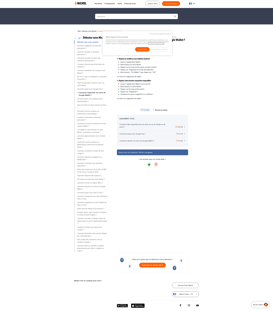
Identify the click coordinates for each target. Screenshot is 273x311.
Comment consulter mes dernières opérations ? (89, 164)
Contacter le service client (152, 265)
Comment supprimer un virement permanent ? (89, 46)
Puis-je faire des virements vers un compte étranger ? (89, 240)
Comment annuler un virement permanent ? (88, 53)
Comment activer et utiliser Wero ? (90, 183)
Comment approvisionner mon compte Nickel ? (91, 137)
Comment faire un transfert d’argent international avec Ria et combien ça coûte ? (90, 248)
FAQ (79, 31)
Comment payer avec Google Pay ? (90, 89)
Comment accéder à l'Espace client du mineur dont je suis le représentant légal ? (92, 221)
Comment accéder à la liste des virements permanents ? (88, 59)
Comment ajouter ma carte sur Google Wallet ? (91, 187)
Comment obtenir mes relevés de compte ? (89, 228)
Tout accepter (142, 49)
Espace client (153, 3)
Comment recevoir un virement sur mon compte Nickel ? (91, 124)
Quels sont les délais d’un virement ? (90, 208)
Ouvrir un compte (171, 3)
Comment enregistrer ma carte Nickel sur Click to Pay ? (92, 197)
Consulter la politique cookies (156, 43)
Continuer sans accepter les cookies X (160, 34)
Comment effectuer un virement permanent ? (89, 118)
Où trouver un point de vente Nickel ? (91, 179)
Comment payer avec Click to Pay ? (90, 192)
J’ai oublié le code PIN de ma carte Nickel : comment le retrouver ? (90, 130)
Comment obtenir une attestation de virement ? (91, 65)
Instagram (148, 152)
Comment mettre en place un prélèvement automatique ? (88, 112)
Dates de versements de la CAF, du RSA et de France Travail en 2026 (91, 170)
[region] (137, 43)
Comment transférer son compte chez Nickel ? (91, 71)
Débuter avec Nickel (89, 31)
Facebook (133, 152)
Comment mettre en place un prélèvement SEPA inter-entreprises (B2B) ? (90, 144)
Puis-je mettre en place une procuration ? (91, 106)
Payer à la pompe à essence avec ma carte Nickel (90, 84)
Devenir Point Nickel (185, 285)
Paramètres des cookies (158, 49)
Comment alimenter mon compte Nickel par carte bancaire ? (92, 234)
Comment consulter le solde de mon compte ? (90, 152)
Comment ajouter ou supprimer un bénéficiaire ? (89, 158)
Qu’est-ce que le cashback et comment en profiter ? (92, 77)
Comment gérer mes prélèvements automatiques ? (90, 100)
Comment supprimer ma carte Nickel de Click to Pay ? (91, 203)
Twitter (141, 152)
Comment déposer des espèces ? (89, 175)
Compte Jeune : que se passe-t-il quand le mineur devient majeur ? (91, 213)
